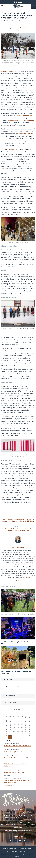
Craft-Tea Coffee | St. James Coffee (14, 752)
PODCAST (17, 856)
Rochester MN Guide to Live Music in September (18, 614)
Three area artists (26, 134)
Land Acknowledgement (21, 854)
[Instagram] (15, 840)
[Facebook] (10, 840)
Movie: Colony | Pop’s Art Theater (14, 772)
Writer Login (30, 848)
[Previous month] (5, 710)
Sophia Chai (13, 149)
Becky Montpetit (7, 20)
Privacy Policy (23, 851)
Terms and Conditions (12, 851)
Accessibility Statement (7, 854)
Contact (31, 854)
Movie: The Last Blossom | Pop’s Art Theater (17, 758)
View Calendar (8, 785)
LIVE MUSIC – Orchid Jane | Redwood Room (17, 745)
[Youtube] (20, 840)
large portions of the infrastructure (21, 120)
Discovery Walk (7, 71)
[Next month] (31, 710)
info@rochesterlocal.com (22, 831)
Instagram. (26, 577)
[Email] (25, 840)
